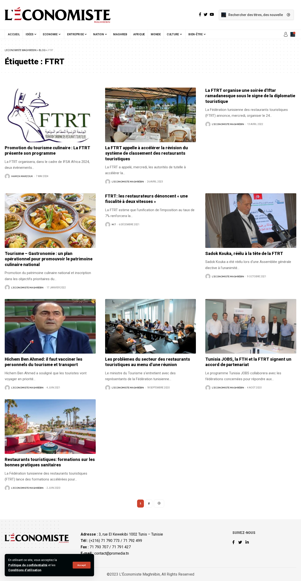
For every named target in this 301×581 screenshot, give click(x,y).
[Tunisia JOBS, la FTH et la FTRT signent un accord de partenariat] (250, 326)
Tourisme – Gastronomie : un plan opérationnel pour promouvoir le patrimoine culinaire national (48, 259)
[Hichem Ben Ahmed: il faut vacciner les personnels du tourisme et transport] (50, 326)
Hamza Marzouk (22, 176)
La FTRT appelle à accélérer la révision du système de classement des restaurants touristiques (146, 153)
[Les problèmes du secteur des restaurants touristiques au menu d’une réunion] (150, 326)
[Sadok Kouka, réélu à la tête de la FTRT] (250, 220)
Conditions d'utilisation (24, 570)
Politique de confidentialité (28, 565)
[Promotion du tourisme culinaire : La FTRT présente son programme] (50, 115)
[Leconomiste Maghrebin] (58, 15)
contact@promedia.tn (111, 553)
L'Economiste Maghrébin (128, 181)
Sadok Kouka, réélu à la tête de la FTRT (244, 253)
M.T (114, 224)
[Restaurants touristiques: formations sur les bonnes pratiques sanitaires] (50, 426)
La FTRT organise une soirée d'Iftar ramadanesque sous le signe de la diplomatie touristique (250, 96)
